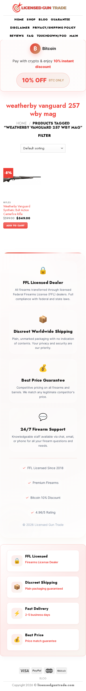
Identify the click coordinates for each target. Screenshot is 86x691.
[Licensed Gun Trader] (39, 8)
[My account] (73, 8)
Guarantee (60, 19)
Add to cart (15, 225)
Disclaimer (20, 28)
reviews (17, 36)
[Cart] (80, 8)
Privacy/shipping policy (54, 28)
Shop (31, 19)
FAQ (30, 36)
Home (19, 19)
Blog (43, 19)
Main (73, 36)
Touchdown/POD (51, 36)
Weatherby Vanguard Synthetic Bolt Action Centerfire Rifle (16, 210)
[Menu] (6, 7)
